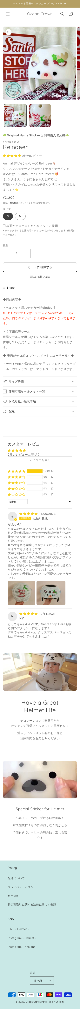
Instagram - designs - (23, 946)
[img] (29, 514)
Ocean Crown (33, 1001)
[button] (7, 14)
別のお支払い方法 (40, 276)
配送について (16, 878)
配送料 (13, 202)
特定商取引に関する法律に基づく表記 (32, 904)
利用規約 (13, 895)
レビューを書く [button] (39, 460)
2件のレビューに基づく (24, 454)
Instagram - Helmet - (22, 938)
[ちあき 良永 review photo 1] (21, 593)
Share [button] (11, 287)
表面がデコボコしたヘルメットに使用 (32, 226)
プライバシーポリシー (22, 887)
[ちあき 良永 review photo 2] (51, 593)
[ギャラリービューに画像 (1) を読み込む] (15, 115)
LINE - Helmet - (18, 929)
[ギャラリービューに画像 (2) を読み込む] (40, 115)
